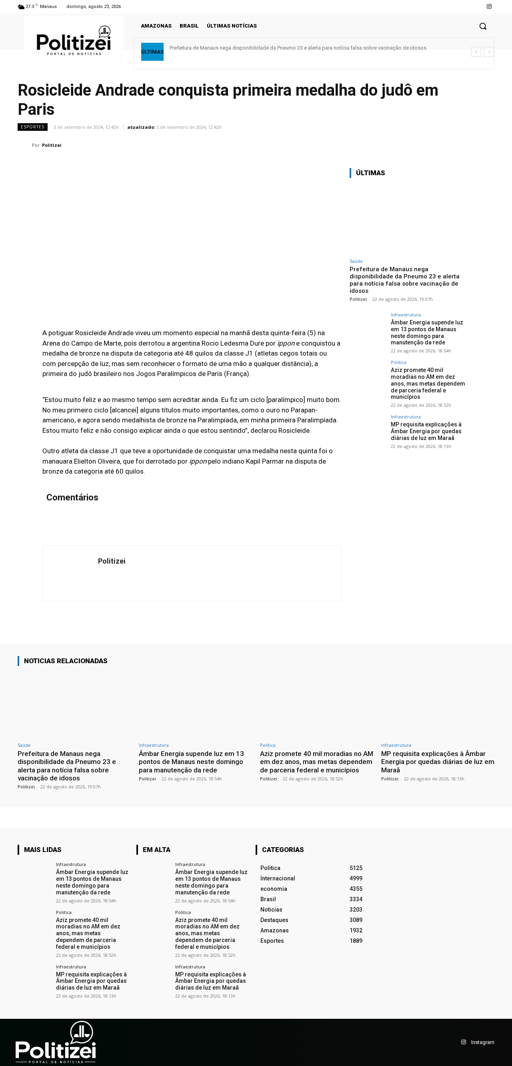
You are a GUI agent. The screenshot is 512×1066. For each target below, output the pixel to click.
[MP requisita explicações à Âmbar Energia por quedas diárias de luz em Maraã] (368, 432)
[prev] (476, 52)
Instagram (482, 1042)
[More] (486, 145)
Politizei (52, 145)
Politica (398, 362)
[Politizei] (25, 145)
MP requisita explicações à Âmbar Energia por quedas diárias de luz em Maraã (426, 431)
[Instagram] (489, 7)
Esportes (32, 127)
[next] (489, 52)
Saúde (356, 261)
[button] (482, 26)
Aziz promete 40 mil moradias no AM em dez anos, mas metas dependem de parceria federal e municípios (428, 383)
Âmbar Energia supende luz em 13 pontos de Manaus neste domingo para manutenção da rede (427, 332)
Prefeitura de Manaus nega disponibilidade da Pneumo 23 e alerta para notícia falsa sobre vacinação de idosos (298, 48)
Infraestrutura (406, 314)
